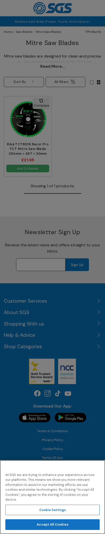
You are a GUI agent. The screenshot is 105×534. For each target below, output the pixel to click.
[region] (52, 497)
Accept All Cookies (52, 524)
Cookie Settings (52, 510)
